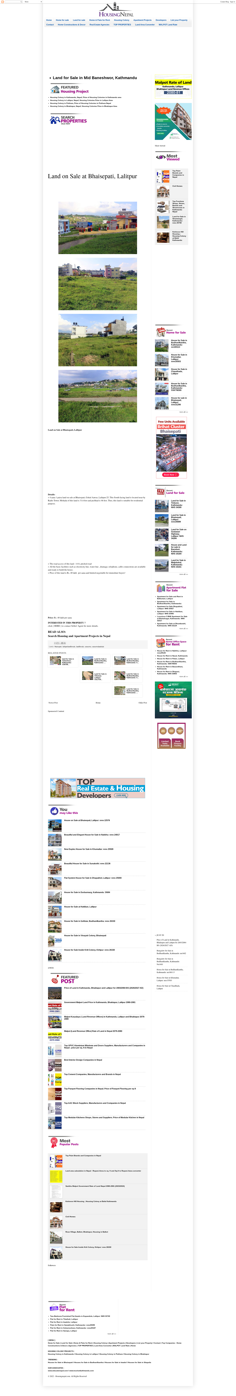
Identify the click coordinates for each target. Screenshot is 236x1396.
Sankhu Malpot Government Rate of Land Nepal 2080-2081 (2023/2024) (95, 1186)
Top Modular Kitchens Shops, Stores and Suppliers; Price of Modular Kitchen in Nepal (104, 1117)
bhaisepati (58, 646)
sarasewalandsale (98, 646)
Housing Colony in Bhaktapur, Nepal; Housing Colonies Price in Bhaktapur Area (83, 106)
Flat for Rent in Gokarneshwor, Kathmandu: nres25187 (73, 1328)
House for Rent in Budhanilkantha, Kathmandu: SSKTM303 (171, 663)
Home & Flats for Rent (99, 20)
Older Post (143, 702)
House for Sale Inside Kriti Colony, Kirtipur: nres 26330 (89, 950)
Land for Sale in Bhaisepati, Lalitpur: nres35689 (178, 518)
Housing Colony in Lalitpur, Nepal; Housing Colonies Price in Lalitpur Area (81, 100)
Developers (161, 20)
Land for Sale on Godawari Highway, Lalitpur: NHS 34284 (178, 533)
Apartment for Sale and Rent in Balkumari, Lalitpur (170, 598)
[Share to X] (60, 643)
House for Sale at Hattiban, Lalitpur (80, 907)
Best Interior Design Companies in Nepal (83, 1060)
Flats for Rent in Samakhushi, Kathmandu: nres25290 (72, 1325)
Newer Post (53, 702)
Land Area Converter (145, 25)
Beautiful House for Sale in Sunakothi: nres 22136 (87, 864)
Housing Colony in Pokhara (111, 1354)
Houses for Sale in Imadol (115, 1362)
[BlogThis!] (57, 643)
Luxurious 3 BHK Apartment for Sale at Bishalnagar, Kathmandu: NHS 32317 (172, 618)
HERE (57, 625)
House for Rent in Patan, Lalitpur (171, 659)
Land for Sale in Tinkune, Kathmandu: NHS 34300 (178, 504)
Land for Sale (66, 1343)
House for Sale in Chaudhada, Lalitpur (179, 371)
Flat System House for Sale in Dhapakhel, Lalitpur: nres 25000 (93, 878)
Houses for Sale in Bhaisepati (60, 1362)
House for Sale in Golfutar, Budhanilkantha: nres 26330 (89, 921)
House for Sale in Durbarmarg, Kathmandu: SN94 (87, 892)
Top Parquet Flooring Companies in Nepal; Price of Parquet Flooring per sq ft (100, 1089)
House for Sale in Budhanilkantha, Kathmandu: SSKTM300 (179, 387)
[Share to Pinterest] (64, 643)
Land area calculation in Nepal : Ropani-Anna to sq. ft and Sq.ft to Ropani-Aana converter (103, 1171)
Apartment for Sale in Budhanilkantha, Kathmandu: (169, 603)
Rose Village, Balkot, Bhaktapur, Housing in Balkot (87, 1232)
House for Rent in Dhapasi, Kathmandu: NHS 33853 (168, 673)
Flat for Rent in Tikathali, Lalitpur (64, 1319)
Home (49, 20)
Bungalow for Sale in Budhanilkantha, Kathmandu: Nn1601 (168, 961)
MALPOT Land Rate (168, 25)
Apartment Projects (142, 20)
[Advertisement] (118, 51)
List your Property (179, 20)
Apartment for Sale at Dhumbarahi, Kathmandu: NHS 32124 (171, 625)
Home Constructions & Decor (71, 25)
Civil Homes (70, 1217)
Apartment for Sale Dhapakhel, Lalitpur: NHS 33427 (170, 607)
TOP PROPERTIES (122, 25)
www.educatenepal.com (58, 1371)
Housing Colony (121, 20)
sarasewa (88, 646)
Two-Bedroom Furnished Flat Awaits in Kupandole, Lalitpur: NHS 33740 (80, 1316)
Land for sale (79, 20)
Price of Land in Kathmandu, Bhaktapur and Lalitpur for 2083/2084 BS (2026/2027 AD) (103, 988)
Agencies (72, 1346)
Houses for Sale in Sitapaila (139, 1362)
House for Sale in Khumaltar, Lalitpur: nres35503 (168, 979)
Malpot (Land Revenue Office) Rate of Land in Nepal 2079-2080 (93, 1031)
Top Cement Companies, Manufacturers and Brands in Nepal (92, 1074)
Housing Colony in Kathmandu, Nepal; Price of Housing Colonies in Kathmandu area (85, 97)
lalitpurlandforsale (69, 646)
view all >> (183, 412)
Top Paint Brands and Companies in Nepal (83, 1156)
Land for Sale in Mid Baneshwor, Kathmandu (95, 78)
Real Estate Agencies (99, 25)
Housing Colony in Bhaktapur (136, 1354)
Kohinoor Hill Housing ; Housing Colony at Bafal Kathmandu (91, 1201)
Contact (50, 25)
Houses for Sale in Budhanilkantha (88, 1362)
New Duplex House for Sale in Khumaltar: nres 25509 (88, 849)
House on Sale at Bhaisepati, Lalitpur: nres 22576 (87, 820)
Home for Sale (54, 1343)
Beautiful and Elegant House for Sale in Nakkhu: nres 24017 (92, 835)
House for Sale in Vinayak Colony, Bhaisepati (85, 935)
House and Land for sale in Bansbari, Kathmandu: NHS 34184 (179, 549)
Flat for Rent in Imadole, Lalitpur (63, 1322)
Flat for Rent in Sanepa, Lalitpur (63, 1331)
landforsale (80, 646)
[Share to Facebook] (62, 643)
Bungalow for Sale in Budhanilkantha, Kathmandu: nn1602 (171, 952)
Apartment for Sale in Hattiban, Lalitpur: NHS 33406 (170, 613)
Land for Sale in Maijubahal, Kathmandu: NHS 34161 (178, 563)
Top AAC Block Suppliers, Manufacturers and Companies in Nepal (95, 1103)
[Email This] (55, 643)
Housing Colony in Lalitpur (86, 1354)
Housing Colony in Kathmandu (61, 1354)
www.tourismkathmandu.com (81, 1371)
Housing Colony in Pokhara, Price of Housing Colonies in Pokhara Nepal (80, 103)
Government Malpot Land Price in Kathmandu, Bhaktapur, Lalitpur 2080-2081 (99, 1002)
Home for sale (62, 20)
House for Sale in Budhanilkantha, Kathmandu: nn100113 (179, 343)
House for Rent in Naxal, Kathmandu (172, 656)
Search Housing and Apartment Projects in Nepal (79, 636)
